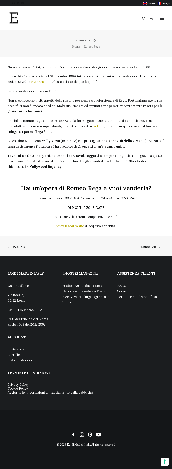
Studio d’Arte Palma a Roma (82, 286)
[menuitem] (149, 3)
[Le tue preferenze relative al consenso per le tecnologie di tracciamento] (165, 462)
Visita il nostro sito (70, 226)
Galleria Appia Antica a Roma (83, 291)
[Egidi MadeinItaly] (14, 18)
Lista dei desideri (20, 360)
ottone (99, 126)
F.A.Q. (121, 286)
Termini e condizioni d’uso (137, 297)
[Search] (142, 18)
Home (76, 46)
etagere (38, 82)
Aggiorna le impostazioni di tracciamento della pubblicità (50, 392)
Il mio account (18, 349)
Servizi (122, 291)
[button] (9, 3)
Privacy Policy (18, 385)
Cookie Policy (18, 388)
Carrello (14, 355)
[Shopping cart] (149, 18)
